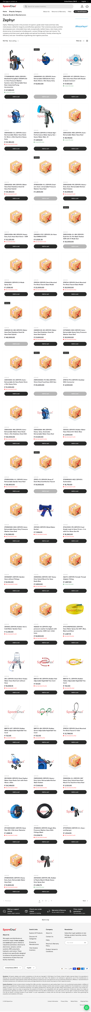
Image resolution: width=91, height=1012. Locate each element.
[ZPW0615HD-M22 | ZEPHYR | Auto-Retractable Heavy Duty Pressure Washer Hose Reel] (16, 511)
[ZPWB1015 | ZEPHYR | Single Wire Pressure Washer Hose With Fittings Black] (45, 811)
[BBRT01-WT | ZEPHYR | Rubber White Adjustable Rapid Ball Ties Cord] (16, 712)
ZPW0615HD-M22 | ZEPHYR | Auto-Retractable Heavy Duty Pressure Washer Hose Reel (16, 529)
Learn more (7, 1)
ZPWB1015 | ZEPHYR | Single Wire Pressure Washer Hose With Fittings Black (45, 830)
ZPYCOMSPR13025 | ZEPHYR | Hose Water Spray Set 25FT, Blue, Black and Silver (74, 629)
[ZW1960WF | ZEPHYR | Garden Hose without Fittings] (16, 560)
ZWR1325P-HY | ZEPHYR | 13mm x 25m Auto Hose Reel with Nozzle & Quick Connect (74, 79)
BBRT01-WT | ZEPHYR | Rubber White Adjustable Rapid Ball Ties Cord (15, 730)
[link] (20, 901)
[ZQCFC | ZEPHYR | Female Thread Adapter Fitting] (75, 560)
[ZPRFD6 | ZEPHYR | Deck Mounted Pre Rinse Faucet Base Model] (45, 266)
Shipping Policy (84, 1001)
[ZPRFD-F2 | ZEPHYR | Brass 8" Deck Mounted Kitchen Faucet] (45, 463)
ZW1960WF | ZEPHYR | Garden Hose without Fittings (14, 578)
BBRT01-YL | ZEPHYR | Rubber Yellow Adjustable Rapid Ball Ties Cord (74, 681)
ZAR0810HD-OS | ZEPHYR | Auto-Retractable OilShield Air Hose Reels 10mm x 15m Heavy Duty (45, 79)
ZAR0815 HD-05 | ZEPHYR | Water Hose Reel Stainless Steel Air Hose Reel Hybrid (45, 332)
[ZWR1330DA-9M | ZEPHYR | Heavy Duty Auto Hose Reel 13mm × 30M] (16, 218)
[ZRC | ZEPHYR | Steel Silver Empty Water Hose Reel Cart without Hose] (16, 662)
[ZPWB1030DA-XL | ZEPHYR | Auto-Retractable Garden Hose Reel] (16, 463)
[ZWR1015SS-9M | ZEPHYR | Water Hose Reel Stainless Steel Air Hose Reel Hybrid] (16, 168)
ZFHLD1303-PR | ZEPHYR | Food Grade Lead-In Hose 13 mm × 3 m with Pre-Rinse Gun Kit (74, 529)
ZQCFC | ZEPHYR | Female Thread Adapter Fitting (74, 578)
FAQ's (48, 940)
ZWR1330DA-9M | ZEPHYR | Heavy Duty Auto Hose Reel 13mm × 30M (16, 236)
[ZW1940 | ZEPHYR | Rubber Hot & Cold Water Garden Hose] (16, 610)
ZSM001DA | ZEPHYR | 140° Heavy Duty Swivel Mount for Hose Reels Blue (45, 579)
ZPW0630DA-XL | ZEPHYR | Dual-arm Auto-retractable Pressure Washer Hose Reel (45, 187)
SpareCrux (9, 1001)
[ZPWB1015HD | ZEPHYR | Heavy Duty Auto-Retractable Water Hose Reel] (16, 861)
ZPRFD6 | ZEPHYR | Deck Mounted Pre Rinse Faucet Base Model (45, 283)
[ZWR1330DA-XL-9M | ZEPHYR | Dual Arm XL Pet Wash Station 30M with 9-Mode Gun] (75, 218)
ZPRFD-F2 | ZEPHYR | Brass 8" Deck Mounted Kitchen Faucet (44, 481)
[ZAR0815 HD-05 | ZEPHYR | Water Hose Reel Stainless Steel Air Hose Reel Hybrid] (45, 313)
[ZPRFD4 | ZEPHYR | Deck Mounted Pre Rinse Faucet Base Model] (75, 266)
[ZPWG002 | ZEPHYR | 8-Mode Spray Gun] (16, 266)
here (55, 1)
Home (5, 11)
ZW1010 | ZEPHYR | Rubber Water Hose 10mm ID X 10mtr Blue (74, 431)
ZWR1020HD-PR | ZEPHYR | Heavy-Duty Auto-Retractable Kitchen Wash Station (75, 187)
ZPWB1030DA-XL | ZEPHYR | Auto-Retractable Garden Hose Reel (16, 481)
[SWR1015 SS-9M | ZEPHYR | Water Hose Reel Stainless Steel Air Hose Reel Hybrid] (16, 313)
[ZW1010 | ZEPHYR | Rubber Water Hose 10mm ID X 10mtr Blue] (75, 413)
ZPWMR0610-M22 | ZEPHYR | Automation (72, 481)
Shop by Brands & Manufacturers (14, 15)
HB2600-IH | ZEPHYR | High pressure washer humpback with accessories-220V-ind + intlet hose (45, 630)
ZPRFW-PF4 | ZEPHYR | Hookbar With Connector (73, 381)
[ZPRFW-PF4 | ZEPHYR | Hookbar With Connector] (75, 363)
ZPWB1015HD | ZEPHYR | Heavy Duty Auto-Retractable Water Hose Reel (14, 880)
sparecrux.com (43, 979)
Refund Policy (74, 1001)
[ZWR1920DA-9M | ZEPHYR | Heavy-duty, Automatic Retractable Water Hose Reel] (45, 413)
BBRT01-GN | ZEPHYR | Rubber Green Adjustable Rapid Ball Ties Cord (45, 730)
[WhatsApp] (86, 1007)
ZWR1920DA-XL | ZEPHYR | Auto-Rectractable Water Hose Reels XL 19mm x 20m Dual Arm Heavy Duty (15, 136)
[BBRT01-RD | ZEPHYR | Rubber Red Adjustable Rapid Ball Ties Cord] (45, 662)
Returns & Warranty (59, 12)
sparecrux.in (52, 979)
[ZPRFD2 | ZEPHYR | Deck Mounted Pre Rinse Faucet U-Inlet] (75, 712)
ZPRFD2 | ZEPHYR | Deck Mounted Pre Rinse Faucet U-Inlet (74, 729)
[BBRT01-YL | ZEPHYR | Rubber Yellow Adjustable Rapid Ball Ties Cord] (75, 662)
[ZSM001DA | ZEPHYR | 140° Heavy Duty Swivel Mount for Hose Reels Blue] (45, 560)
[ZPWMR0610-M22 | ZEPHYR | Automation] (75, 463)
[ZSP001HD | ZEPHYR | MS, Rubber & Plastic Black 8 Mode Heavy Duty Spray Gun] (45, 861)
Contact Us (49, 937)
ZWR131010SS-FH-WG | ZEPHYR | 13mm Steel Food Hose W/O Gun (45, 381)
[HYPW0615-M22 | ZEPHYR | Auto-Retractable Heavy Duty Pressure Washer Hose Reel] (75, 313)
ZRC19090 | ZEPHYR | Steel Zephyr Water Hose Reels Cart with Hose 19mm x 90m (16, 780)
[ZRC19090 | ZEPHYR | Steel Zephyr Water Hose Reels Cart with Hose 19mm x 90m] (16, 762)
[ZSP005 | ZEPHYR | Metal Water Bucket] (45, 511)
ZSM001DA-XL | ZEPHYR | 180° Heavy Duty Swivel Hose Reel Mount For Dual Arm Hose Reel (73, 780)
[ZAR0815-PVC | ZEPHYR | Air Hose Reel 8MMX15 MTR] (45, 218)
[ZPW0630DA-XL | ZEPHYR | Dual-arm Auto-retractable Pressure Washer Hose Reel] (45, 168)
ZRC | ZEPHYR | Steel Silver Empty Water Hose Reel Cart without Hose (15, 681)
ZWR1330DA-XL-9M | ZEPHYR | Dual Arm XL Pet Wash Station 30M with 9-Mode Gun (73, 237)
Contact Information (53, 1001)
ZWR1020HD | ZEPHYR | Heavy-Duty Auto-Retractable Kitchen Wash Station (45, 780)
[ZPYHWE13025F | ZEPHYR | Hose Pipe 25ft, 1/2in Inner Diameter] (16, 811)
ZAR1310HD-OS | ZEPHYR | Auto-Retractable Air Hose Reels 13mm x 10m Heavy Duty (15, 382)
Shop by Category (15, 11)
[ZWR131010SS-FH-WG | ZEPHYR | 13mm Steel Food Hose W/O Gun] (45, 363)
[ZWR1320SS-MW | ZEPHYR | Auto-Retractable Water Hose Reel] (75, 116)
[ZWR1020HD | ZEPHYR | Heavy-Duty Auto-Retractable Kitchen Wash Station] (45, 762)
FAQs (69, 12)
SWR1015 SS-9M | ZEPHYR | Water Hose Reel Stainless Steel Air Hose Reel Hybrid (15, 332)
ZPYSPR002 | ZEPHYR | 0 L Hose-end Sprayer (74, 829)
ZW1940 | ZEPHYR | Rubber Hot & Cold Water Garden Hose (15, 628)
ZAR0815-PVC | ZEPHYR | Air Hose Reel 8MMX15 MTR (45, 236)
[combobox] (48, 6)
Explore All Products (35, 933)
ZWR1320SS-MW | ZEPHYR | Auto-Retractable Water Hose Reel (74, 134)
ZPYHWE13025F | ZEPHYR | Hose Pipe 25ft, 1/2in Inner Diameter (15, 829)
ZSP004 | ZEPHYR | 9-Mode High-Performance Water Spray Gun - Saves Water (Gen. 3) (45, 135)
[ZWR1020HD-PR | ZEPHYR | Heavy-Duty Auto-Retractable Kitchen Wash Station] (75, 168)
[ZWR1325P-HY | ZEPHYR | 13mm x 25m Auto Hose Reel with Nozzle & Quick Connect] (75, 60)
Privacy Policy (64, 1001)
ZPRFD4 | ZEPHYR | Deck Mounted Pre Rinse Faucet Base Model (74, 283)
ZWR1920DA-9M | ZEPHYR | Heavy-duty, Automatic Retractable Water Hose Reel (44, 432)
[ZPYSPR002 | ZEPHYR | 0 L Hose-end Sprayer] (75, 811)
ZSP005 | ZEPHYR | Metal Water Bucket (44, 528)
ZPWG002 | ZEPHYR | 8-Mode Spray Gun (14, 283)
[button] (87, 6)
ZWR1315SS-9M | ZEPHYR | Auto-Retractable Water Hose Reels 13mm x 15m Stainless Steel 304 (15, 432)
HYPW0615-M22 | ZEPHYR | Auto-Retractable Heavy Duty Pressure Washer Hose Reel (75, 332)
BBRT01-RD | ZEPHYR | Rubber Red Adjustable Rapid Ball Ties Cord (45, 680)
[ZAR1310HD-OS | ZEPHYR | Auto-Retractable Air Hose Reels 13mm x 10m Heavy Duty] (16, 363)
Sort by (5, 41)
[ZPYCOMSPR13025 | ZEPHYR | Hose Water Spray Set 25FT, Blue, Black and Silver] (75, 610)
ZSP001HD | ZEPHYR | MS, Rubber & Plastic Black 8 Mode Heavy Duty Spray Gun (45, 880)
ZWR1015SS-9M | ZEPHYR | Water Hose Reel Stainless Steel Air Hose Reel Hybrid (15, 187)
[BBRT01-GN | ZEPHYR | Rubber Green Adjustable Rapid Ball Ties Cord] (45, 712)
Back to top (45, 920)
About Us (46, 12)
